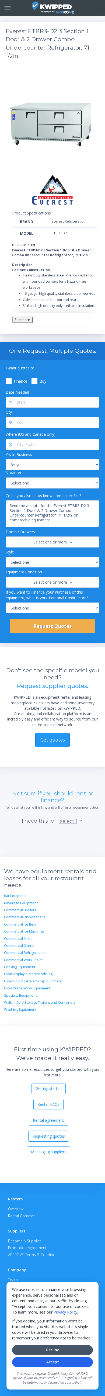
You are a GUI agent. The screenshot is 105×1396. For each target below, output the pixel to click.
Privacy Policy (65, 1312)
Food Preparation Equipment (27, 988)
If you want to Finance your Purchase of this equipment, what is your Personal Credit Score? (47, 595)
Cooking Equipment (19, 967)
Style (10, 552)
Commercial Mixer (18, 938)
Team (13, 1279)
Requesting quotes (48, 1136)
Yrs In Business (19, 454)
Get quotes (52, 739)
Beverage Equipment (21, 903)
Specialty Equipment (20, 995)
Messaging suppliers (48, 1151)
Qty (9, 412)
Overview (15, 1208)
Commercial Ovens (19, 945)
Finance (20, 381)
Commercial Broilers (20, 910)
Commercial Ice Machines (24, 931)
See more (22, 319)
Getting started (49, 1088)
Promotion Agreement (27, 1247)
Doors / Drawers (20, 531)
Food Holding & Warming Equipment (33, 981)
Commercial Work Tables (24, 960)
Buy (43, 381)
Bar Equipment (16, 895)
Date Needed (17, 392)
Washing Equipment (20, 1009)
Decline (52, 1349)
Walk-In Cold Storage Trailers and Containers (40, 1002)
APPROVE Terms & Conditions (34, 1254)
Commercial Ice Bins (20, 924)
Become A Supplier (24, 1240)
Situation (13, 472)
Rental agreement (48, 1120)
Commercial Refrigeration (24, 952)
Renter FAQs (48, 1104)
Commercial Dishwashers (24, 917)
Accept (52, 1361)
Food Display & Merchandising (28, 974)
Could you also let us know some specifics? (43, 495)
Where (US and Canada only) (30, 434)
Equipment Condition (24, 571)
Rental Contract (21, 1215)
